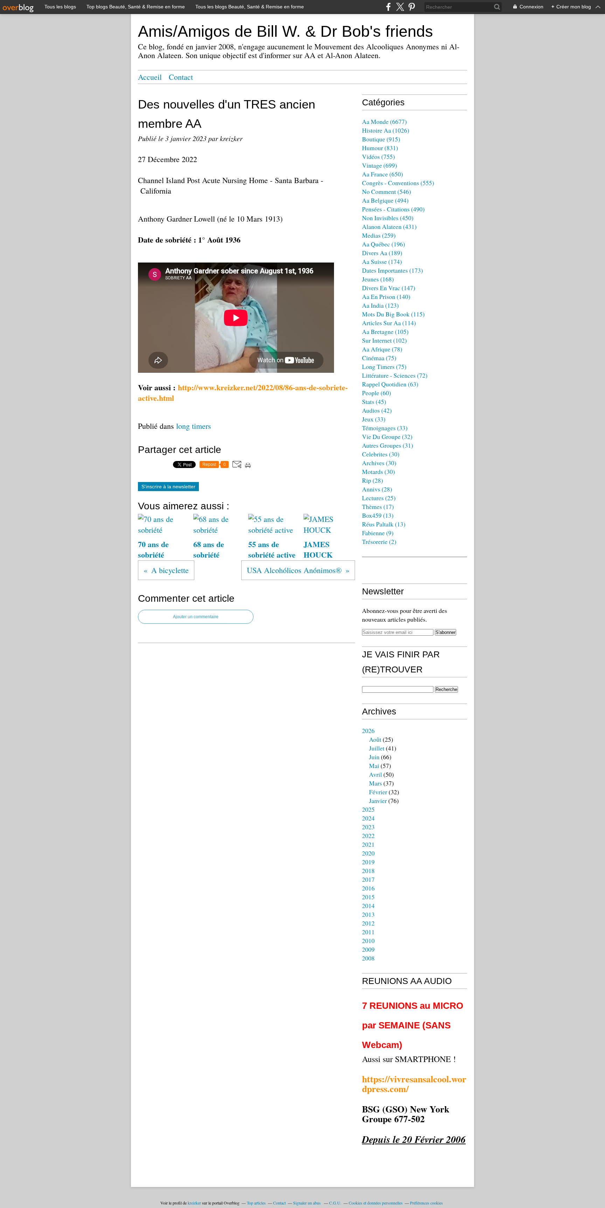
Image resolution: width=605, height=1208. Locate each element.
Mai (374, 765)
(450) (387, 218)
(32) (387, 436)
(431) (389, 226)
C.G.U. (335, 1203)
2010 (368, 940)
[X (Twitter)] (400, 7)
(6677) (384, 121)
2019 (368, 862)
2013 (368, 914)
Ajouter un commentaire (195, 616)
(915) (381, 139)
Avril (375, 774)
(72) (394, 375)
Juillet (376, 748)
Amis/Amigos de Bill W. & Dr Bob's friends (285, 31)
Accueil (150, 77)
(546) (386, 191)
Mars (375, 783)
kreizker (194, 1203)
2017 (368, 879)
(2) (379, 541)
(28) (372, 480)
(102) (384, 340)
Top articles (256, 1203)
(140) (386, 296)
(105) (385, 331)
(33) (373, 419)
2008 (368, 958)
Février (378, 792)
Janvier (378, 800)
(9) (378, 533)
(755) (378, 156)
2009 (368, 949)
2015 (368, 897)
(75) (379, 358)
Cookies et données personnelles (376, 1203)
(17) (378, 506)
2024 (368, 818)
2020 (368, 853)
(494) (385, 200)
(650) (382, 174)
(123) (380, 305)
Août (375, 739)
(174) (382, 261)
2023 (368, 827)
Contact (181, 77)
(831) (380, 148)
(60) (376, 393)
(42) (377, 410)
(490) (393, 209)
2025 (368, 809)
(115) (393, 314)
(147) (388, 288)
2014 (368, 905)
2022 (368, 835)
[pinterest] (411, 7)
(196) (383, 244)
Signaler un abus (307, 1203)
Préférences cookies (426, 1203)
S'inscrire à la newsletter (168, 486)
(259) (379, 235)
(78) (382, 349)
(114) (389, 323)
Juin (374, 757)
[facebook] (388, 7)
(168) (378, 279)
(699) (379, 165)
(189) (382, 253)
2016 (368, 888)
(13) (378, 515)
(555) (398, 183)
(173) (392, 270)
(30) (380, 454)
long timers (193, 426)
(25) (379, 498)
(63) (390, 384)
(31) (387, 445)
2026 (368, 730)
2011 (368, 932)
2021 (368, 844)
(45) (374, 401)
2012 (368, 923)
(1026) (385, 130)
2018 (368, 870)
